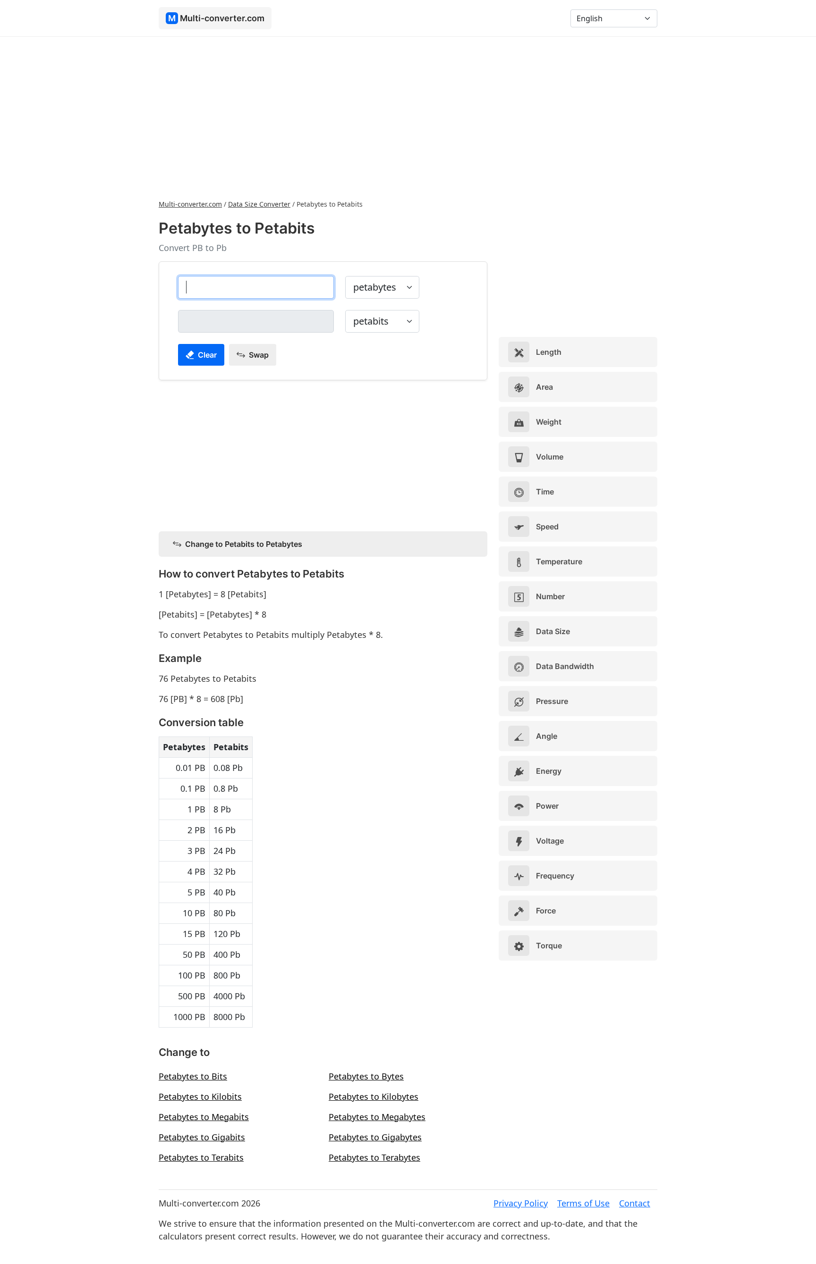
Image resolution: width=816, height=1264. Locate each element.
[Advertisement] (408, 117)
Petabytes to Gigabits (202, 1137)
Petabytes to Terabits (201, 1157)
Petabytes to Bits (193, 1076)
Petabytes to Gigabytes (375, 1137)
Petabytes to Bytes (366, 1076)
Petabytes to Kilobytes (373, 1096)
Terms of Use (583, 1203)
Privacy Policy (520, 1203)
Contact (634, 1203)
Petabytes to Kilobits (200, 1096)
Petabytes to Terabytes (374, 1157)
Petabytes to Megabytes (377, 1116)
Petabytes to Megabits (204, 1116)
